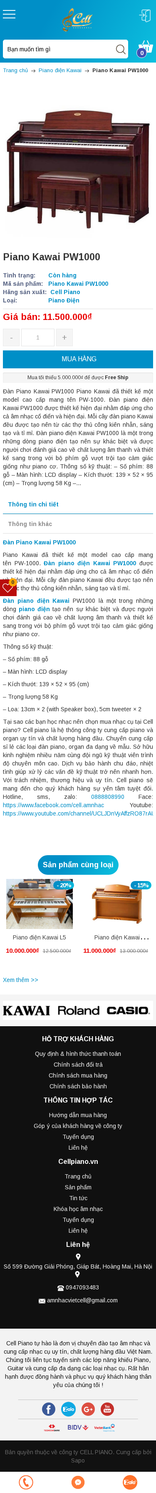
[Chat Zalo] (130, 1482)
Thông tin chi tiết (33, 504)
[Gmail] (88, 1409)
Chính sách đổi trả (78, 1064)
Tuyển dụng (78, 1136)
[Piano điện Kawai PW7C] (117, 904)
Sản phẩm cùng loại (78, 865)
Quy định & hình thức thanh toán (78, 1053)
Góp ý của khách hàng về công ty (78, 1126)
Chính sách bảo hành (78, 1086)
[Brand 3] (78, 1010)
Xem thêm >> (20, 980)
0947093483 (82, 1287)
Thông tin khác (30, 524)
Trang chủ (78, 1176)
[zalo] (68, 1409)
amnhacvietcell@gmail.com (82, 1300)
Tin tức (78, 1198)
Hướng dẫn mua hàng (78, 1115)
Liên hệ (78, 1147)
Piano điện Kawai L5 (39, 937)
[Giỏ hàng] (146, 46)
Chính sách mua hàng (78, 1075)
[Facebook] (48, 1409)
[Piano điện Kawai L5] (39, 904)
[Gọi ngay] (26, 1482)
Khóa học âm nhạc (78, 1209)
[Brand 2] (28, 1010)
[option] (39, 926)
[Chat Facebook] (78, 1482)
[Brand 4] (129, 1010)
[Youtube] (107, 1409)
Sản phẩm (78, 1187)
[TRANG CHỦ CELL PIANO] (78, 19)
